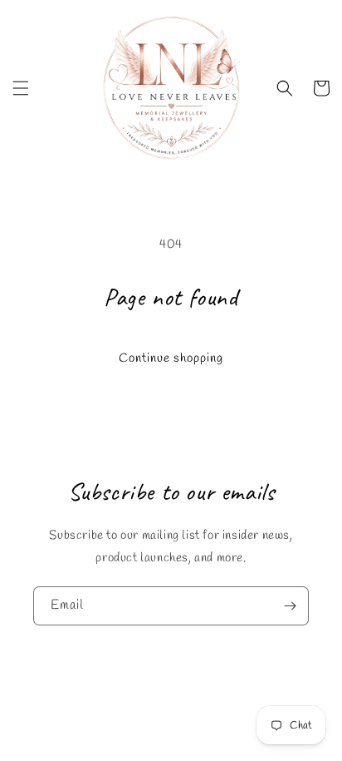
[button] (20, 88)
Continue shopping (171, 358)
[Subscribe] (289, 605)
